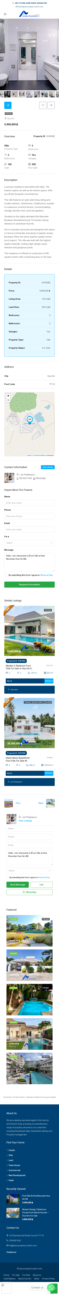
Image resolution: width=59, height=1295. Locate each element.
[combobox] (29, 543)
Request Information (29, 584)
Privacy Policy (48, 1279)
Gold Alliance (9, 1279)
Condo (12, 1150)
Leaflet (29, 455)
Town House (14, 1165)
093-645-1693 (25, 478)
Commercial (14, 1170)
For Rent (26, 1275)
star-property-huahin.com (30, 1268)
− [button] (8, 400)
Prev (18, 803)
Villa (11, 1155)
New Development (17, 1175)
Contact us (11, 1252)
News (36, 1279)
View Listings (48, 467)
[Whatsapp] (51, 1287)
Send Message (17, 884)
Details (49, 681)
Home (6, 1275)
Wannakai (14, 690)
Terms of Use (46, 575)
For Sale (8, 113)
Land (11, 1160)
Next (41, 803)
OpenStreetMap (39, 455)
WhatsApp (41, 478)
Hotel (11, 1180)
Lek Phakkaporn (16, 782)
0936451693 (15, 1240)
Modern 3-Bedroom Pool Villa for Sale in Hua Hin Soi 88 (20, 668)
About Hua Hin (24, 1279)
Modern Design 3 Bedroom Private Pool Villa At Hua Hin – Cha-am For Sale (35, 1212)
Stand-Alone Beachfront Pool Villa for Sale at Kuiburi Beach (18, 761)
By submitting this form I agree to (31, 575)
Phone (7, 510)
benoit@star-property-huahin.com (30, 7)
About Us (37, 1275)
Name (7, 496)
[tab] (7, 105)
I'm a (6, 536)
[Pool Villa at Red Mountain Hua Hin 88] (30, 420)
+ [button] (8, 396)
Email (7, 523)
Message (8, 550)
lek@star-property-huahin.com (23, 1245)
